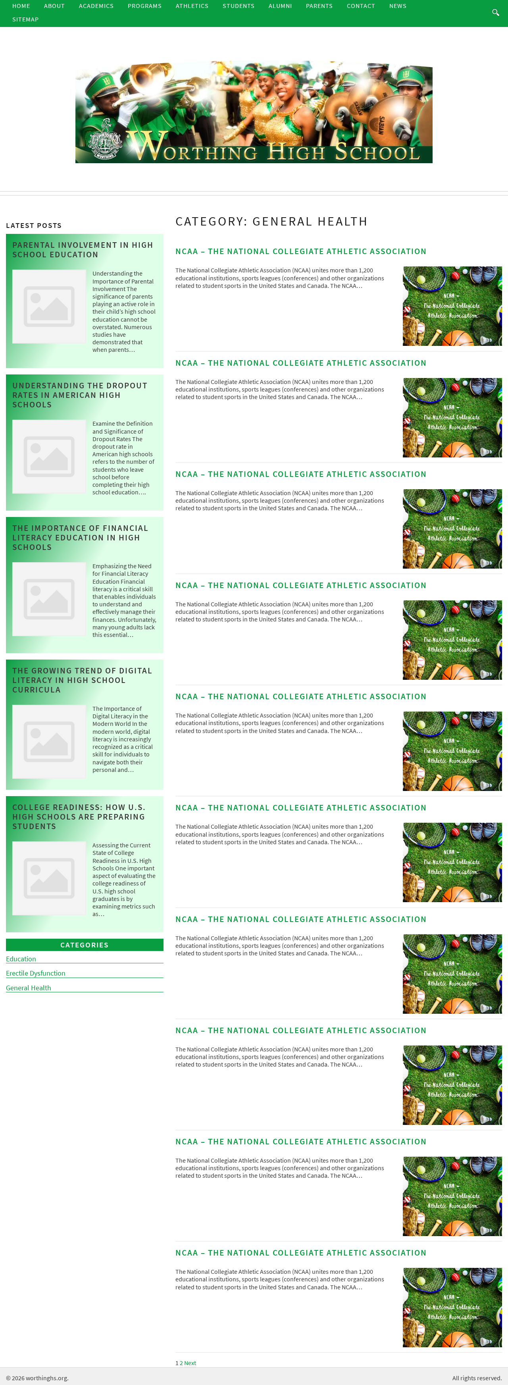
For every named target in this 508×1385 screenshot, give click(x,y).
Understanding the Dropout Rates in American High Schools (80, 395)
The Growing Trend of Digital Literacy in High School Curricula (82, 680)
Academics (96, 6)
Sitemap (25, 19)
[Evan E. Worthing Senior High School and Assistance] (254, 111)
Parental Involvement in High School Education (83, 250)
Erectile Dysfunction (35, 973)
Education (21, 959)
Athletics (192, 6)
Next (190, 1363)
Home (21, 6)
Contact (361, 6)
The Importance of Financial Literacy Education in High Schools (80, 537)
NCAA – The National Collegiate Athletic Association (301, 251)
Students (239, 6)
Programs (145, 6)
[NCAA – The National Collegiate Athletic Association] (452, 343)
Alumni (280, 6)
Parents (319, 6)
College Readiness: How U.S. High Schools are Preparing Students (79, 816)
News (398, 6)
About (54, 6)
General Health (28, 988)
